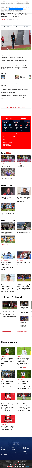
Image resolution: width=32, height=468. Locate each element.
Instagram (17, 444)
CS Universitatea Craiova (5, 260)
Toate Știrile (14, 451)
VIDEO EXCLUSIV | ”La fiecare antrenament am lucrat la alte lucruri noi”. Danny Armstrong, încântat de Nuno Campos (9, 314)
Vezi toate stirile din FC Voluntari (22, 331)
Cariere (24, 456)
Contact (13, 455)
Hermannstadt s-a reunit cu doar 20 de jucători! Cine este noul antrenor (7, 427)
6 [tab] (17, 133)
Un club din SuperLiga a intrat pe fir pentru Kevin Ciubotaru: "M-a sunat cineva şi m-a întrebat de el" (23, 361)
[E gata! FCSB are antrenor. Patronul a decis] (17, 77)
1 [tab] (12, 133)
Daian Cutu (12, 19)
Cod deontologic (26, 454)
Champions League (20, 283)
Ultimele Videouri (12, 296)
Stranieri (19, 163)
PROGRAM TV (3, 457)
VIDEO (2, 447)
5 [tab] (16, 133)
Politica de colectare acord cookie (26, 448)
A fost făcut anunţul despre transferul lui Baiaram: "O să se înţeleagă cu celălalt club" (9, 77)
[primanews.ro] (19, 464)
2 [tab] (13, 133)
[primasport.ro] (8, 466)
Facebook (14, 444)
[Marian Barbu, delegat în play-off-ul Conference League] (24, 226)
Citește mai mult (4, 365)
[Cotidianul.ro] (21, 466)
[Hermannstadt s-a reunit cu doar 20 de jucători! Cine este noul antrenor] (8, 419)
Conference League (4, 230)
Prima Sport (9, 461)
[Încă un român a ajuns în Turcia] (24, 255)
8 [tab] (19, 133)
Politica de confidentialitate (21, 11)
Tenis (13, 447)
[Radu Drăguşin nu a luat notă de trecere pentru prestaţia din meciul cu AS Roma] (8, 172)
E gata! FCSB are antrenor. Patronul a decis (23, 77)
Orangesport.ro (4, 283)
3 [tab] (14, 133)
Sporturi (14, 449)
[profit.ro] (16, 466)
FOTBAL (2, 452)
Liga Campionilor (4, 451)
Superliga (3, 449)
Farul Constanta (20, 260)
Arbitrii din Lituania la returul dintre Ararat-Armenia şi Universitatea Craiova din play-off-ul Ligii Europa (7, 266)
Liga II (2, 379)
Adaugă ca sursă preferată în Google (16, 22)
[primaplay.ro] (23, 464)
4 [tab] (15, 133)
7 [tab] (18, 133)
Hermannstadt (3, 19)
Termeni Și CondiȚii (15, 457)
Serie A (2, 163)
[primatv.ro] (8, 464)
